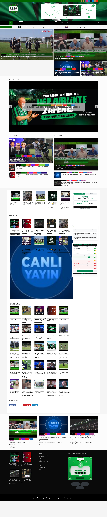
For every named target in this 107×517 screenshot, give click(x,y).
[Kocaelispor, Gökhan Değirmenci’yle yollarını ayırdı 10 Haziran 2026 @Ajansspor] (63, 400)
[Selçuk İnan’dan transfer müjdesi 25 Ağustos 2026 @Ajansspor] (51, 239)
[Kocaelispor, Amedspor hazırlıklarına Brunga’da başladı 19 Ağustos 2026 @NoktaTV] (26, 327)
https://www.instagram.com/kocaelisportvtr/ (78, 468)
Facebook (85, 1)
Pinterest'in (27, 420)
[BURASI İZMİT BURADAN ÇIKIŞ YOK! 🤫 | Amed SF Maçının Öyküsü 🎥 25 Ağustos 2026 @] (52, 212)
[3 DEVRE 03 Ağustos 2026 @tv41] (63, 345)
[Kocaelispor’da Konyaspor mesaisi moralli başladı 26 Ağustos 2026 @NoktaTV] (40, 212)
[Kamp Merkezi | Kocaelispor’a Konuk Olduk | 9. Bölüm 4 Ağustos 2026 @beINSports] (14, 400)
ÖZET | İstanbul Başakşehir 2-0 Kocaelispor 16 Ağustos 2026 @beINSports (52, 335)
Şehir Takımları (32, 22)
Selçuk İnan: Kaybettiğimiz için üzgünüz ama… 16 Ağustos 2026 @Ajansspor (15, 352)
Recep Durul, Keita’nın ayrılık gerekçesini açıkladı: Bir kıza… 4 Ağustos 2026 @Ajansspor (40, 389)
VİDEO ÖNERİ (70, 22)
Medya (24, 22)
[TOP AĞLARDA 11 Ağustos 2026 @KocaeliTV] (14, 381)
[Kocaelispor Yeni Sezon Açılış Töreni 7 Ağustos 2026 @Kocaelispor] (51, 345)
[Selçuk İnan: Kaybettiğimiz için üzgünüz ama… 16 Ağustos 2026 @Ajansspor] (14, 345)
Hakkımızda (41, 468)
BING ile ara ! (84, 499)
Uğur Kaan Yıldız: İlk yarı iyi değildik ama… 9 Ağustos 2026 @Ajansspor (52, 389)
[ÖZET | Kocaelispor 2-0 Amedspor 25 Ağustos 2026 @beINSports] (26, 239)
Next (96, 114)
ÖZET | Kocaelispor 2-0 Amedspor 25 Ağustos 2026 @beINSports (32, 190)
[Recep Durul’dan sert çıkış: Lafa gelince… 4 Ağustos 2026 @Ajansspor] (39, 345)
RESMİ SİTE (61, 22)
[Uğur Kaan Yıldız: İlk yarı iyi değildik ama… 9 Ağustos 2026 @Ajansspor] (51, 381)
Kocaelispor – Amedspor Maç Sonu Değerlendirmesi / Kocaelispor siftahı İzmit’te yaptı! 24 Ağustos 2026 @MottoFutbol (27, 266)
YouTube (97, 1)
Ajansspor (42, 112)
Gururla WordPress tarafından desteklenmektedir (44, 514)
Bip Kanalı (81, 1)
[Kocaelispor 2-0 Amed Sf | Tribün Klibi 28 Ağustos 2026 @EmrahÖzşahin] (27, 212)
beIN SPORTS (89, 68)
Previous (10, 114)
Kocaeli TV (9, 64)
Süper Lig (19, 64)
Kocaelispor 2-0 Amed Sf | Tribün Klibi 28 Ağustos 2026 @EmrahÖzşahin (28, 219)
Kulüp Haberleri (14, 79)
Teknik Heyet (42, 180)
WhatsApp (95, 1)
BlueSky (83, 1)
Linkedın (35, 420)
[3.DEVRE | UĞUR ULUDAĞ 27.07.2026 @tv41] (39, 400)
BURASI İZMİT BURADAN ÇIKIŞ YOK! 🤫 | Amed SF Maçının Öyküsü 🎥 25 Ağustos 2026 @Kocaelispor (52, 220)
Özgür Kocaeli (68, 68)
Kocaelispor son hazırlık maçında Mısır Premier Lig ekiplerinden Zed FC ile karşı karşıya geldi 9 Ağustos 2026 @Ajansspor (64, 371)
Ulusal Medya (88, 70)
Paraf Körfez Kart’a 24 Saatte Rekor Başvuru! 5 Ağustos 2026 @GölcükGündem (52, 370)
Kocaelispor (17, 22)
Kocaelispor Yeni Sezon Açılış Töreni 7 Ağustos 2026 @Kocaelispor (52, 352)
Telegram (93, 1)
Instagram (87, 1)
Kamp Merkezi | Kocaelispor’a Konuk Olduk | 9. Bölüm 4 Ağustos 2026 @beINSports (15, 408)
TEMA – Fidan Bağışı (43, 470)
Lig (12, 64)
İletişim (40, 475)
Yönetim (69, 112)
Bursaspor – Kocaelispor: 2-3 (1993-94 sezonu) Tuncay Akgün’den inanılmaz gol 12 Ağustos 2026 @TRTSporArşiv (27, 390)
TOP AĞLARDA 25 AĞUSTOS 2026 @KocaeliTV (11, 66)
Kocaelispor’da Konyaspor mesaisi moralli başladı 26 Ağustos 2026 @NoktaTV (40, 219)
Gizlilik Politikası (42, 473)
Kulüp (46, 112)
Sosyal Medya (42, 472)
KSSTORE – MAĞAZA (44, 22)
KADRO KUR (79, 22)
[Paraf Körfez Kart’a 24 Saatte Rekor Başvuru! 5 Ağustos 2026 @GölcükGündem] (51, 362)
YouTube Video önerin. (43, 477)
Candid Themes (70, 514)
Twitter (20, 420)
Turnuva (54, 22)
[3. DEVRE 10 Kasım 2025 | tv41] (63, 381)
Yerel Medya (28, 64)
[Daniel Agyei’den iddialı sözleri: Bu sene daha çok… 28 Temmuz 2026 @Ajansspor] (39, 362)
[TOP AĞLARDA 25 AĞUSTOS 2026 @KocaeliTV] (15, 212)
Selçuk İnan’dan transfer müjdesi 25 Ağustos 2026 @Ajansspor (32, 182)
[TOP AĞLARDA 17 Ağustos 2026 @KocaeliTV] (63, 327)
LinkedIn (89, 1)
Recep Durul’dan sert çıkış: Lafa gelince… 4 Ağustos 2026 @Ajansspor (53, 115)
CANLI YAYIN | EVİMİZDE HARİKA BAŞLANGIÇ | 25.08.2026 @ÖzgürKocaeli (67, 27)
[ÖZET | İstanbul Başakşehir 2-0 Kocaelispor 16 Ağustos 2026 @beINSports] (51, 327)
